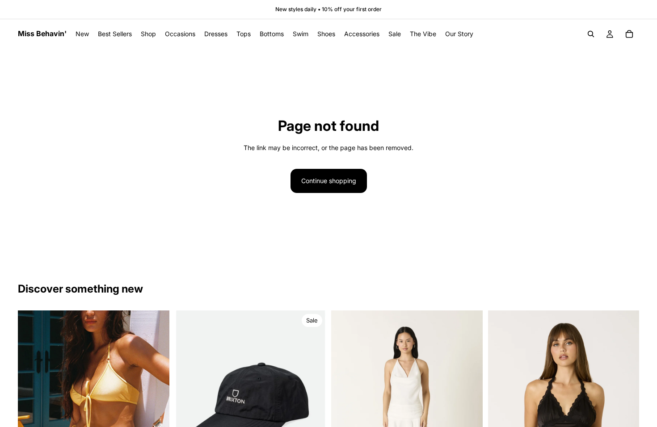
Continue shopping (328, 180)
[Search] (591, 34)
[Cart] (629, 34)
